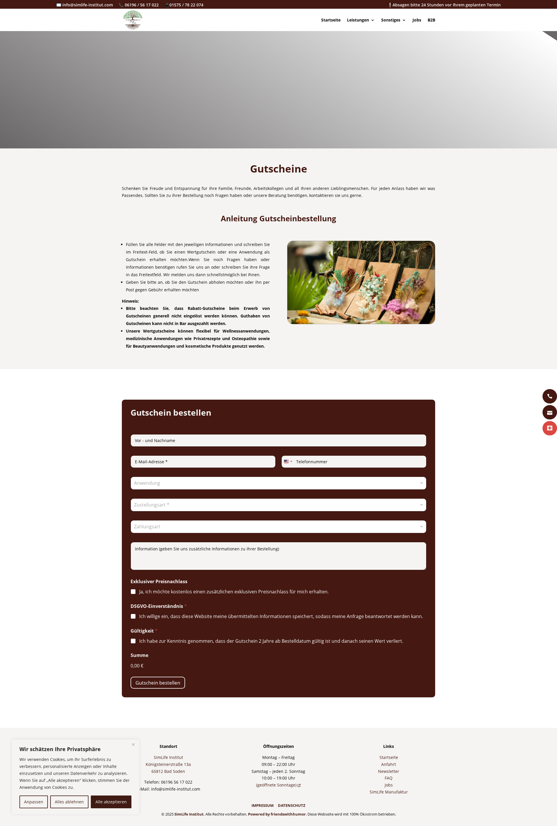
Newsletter (388, 771)
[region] (75, 776)
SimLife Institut (168, 757)
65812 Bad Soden (168, 771)
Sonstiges (390, 20)
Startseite (331, 20)
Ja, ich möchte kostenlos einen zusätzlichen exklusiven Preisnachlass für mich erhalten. (234, 592)
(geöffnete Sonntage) (277, 785)
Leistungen (358, 20)
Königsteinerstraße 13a (168, 764)
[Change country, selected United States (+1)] (287, 461)
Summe (139, 655)
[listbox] (278, 504)
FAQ (389, 778)
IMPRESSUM (263, 805)
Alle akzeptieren (111, 802)
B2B (431, 20)
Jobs (417, 20)
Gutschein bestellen (157, 682)
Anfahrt (388, 764)
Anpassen (33, 802)
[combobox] (278, 483)
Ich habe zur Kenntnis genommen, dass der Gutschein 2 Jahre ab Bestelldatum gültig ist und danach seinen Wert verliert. (271, 641)
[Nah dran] (133, 744)
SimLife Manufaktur (389, 792)
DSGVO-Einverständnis (159, 606)
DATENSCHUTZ (291, 805)
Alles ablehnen (69, 802)
